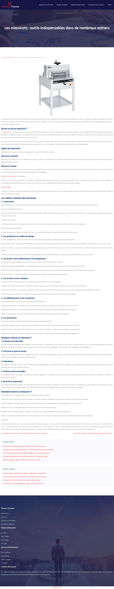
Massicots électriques (8, 176)
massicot (6, 132)
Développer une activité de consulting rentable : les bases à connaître (25, 433)
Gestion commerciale (46, 5)
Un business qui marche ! (96, 5)
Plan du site (57, 588)
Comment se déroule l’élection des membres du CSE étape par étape (25, 456)
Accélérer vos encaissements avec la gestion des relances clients (24, 446)
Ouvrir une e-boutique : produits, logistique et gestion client (92, 433)
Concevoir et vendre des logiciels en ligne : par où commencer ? (23, 483)
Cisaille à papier (6, 187)
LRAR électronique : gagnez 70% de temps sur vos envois (21, 460)
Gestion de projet (62, 5)
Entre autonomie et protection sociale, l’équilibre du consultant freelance (26, 453)
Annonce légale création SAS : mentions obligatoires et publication (24, 473)
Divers (110, 5)
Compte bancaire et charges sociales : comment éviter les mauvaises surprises (28, 450)
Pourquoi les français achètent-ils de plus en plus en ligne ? (22, 480)
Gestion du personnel (78, 5)
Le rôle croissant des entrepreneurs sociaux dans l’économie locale (24, 477)
